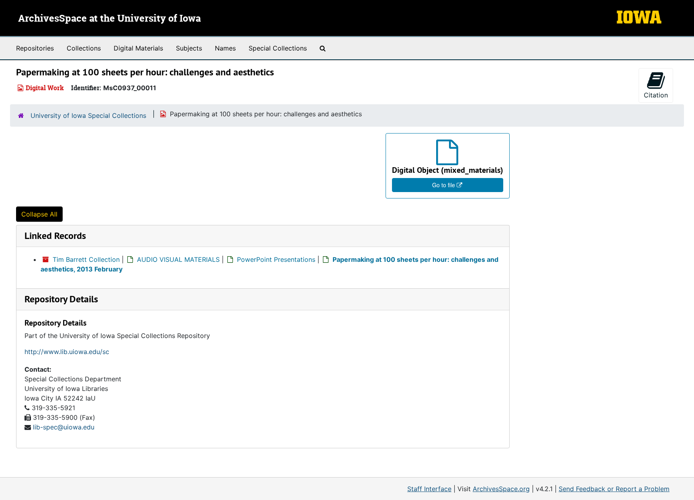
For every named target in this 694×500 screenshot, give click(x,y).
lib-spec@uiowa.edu (63, 427)
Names (225, 48)
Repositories (35, 48)
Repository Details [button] (61, 299)
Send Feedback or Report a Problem (614, 489)
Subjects (189, 48)
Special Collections (278, 48)
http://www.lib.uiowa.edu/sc (66, 352)
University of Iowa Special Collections (88, 115)
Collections (84, 48)
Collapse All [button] (39, 214)
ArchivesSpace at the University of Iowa (109, 19)
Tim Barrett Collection (86, 259)
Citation (656, 95)
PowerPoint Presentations (276, 259)
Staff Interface (429, 489)
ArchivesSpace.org (501, 489)
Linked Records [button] (55, 235)
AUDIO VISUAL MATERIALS (178, 259)
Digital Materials (138, 48)
